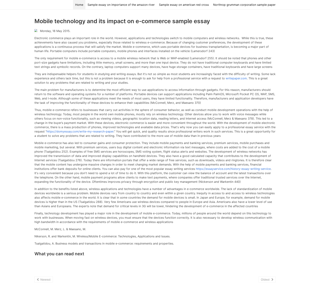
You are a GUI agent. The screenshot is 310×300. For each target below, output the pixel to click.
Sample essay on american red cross (184, 4)
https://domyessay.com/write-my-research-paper (80, 131)
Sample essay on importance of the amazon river (121, 4)
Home (79, 4)
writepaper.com (236, 78)
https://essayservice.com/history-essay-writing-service (233, 169)
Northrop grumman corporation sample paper (244, 4)
